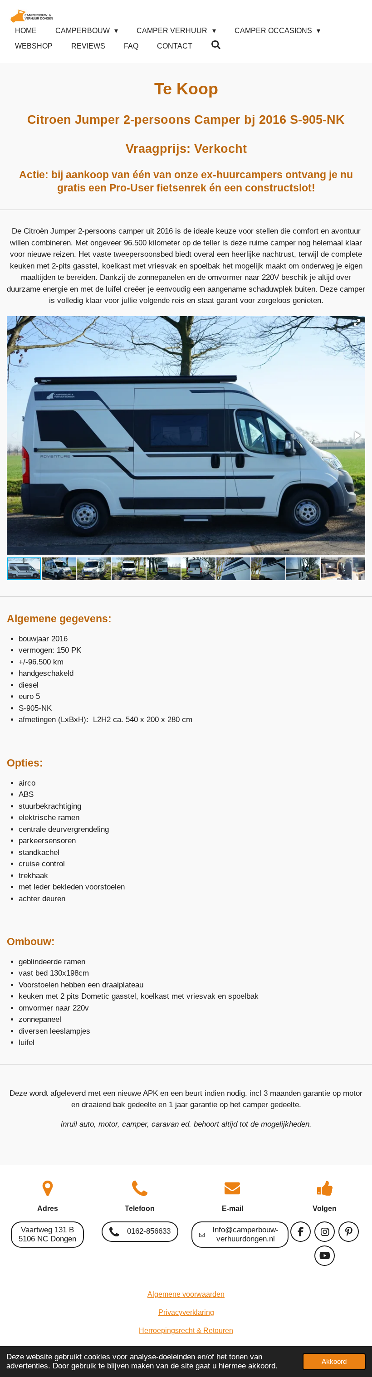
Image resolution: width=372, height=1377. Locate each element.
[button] (357, 322)
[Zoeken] (216, 45)
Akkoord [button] (334, 1361)
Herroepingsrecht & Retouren (186, 1330)
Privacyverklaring (186, 1312)
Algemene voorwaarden (186, 1294)
